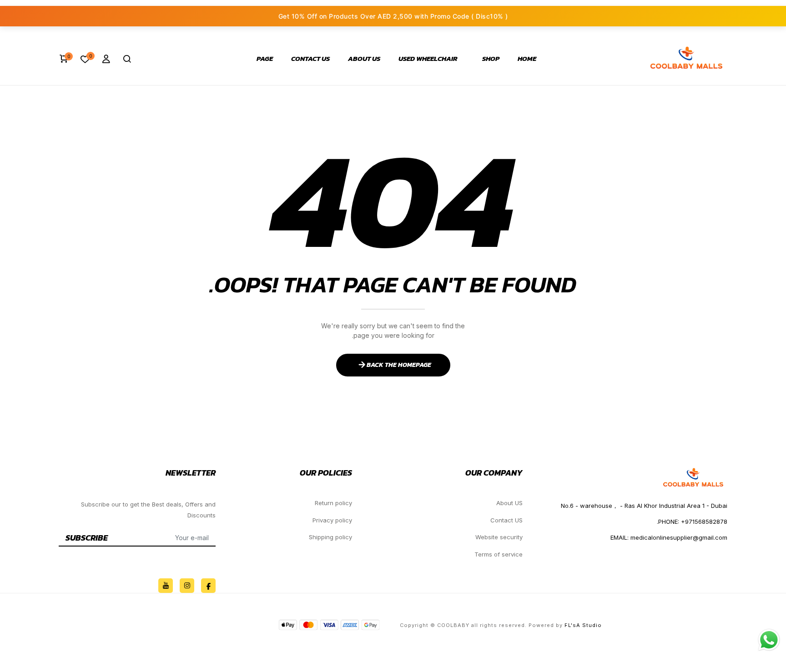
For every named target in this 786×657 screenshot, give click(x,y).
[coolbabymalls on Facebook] (208, 585)
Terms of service (498, 554)
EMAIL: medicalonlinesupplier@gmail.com (668, 537)
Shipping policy (330, 537)
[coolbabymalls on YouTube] (165, 585)
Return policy (333, 503)
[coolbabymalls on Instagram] (187, 585)
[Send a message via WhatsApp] (768, 639)
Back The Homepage (399, 365)
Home (527, 59)
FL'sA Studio (583, 625)
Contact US (310, 59)
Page (265, 59)
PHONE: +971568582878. (692, 521)
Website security (499, 537)
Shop (490, 59)
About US (364, 59)
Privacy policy (332, 520)
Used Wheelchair (428, 59)
